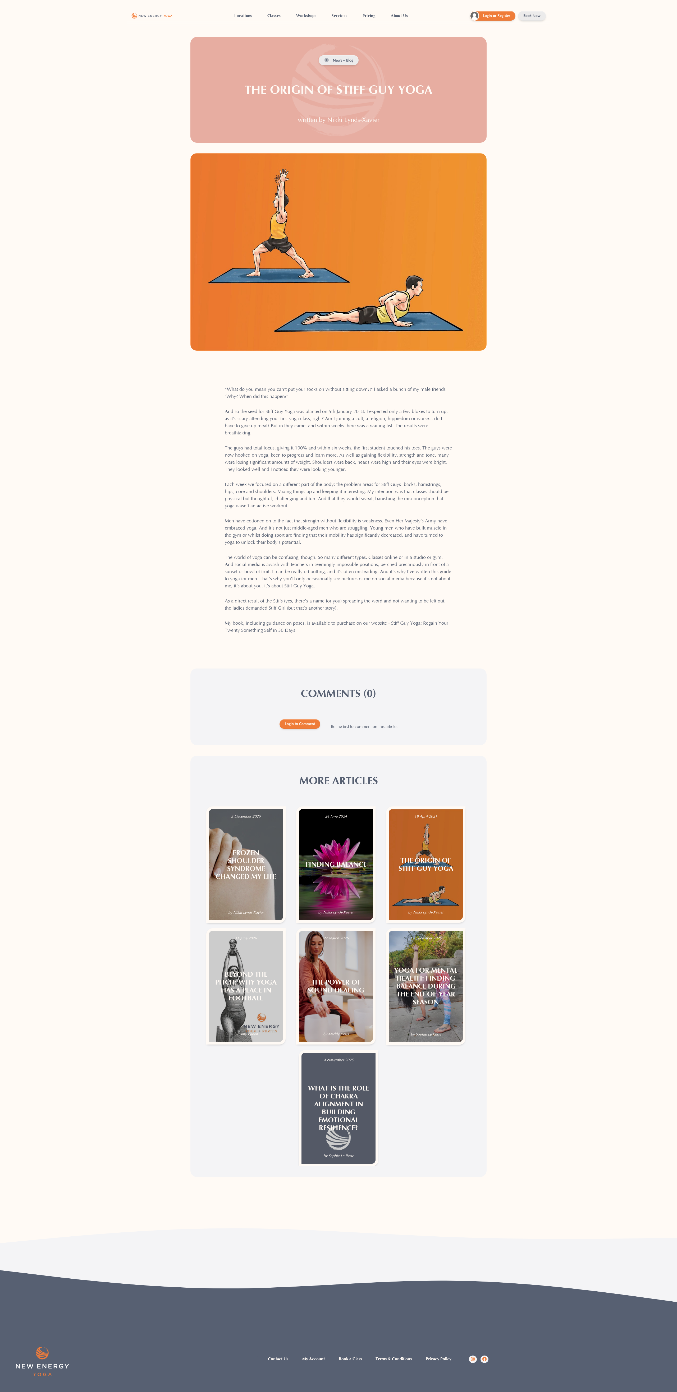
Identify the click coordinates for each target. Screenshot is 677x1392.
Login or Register (496, 16)
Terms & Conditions (394, 1359)
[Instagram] (473, 1359)
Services (339, 15)
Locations (243, 15)
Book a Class (350, 1359)
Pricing (369, 15)
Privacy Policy (438, 1359)
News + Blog (342, 60)
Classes (274, 15)
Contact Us (278, 1359)
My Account (313, 1359)
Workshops (306, 15)
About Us (399, 15)
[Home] (152, 16)
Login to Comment (300, 724)
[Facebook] (484, 1359)
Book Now (532, 16)
